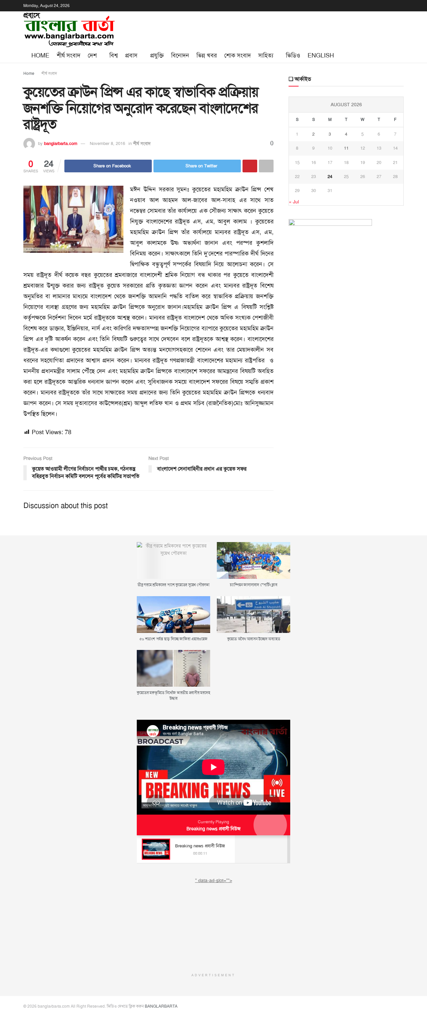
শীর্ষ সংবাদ (68, 55)
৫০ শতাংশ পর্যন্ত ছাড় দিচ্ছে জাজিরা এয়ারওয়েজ (173, 639)
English (321, 55)
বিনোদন (180, 55)
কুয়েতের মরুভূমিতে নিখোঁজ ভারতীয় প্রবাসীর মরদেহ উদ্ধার (173, 695)
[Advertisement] (213, 926)
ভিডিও (293, 55)
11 (346, 148)
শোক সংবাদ (237, 55)
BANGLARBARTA (161, 1006)
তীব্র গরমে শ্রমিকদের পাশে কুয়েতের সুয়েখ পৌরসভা (173, 584)
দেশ (92, 55)
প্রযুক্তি (157, 55)
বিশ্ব (113, 55)
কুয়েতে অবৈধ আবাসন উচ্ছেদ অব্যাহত (253, 639)
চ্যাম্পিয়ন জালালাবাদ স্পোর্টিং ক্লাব (253, 584)
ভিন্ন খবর (206, 55)
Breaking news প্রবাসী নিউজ (213, 829)
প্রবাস (131, 55)
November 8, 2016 (107, 143)
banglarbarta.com (60, 143)
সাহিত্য (265, 55)
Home (40, 55)
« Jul (294, 202)
